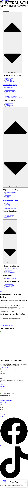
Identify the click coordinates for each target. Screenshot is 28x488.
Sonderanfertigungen (10, 85)
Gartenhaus (2, 388)
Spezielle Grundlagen (10, 200)
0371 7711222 (3, 402)
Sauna (1, 384)
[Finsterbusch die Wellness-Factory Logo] (14, 6)
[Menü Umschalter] (0, 9)
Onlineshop (2, 414)
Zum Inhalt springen (4, 0)
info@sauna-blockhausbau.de (6, 400)
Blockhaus (2, 386)
